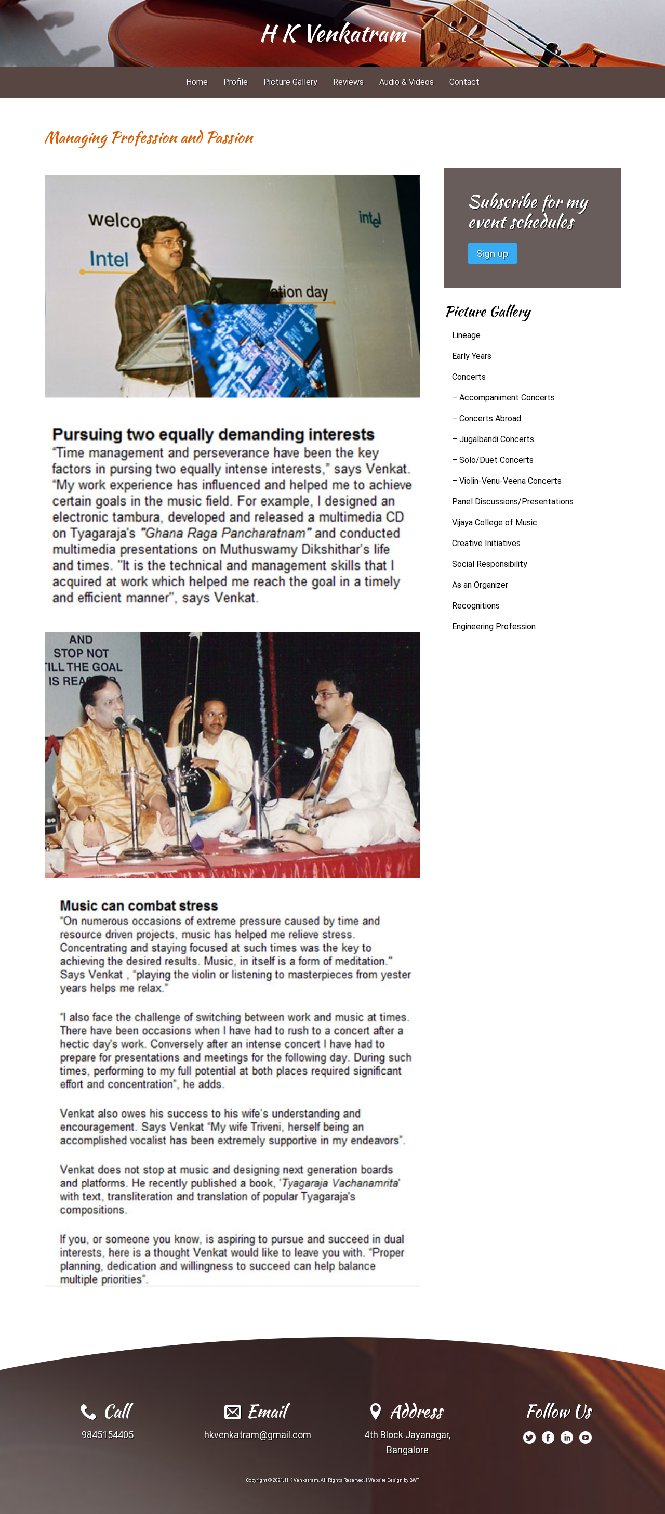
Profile (235, 82)
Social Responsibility (489, 564)
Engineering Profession (494, 626)
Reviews (348, 82)
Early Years (471, 356)
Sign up (492, 254)
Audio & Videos (406, 82)
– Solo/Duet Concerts (493, 460)
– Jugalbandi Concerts (493, 439)
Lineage (466, 335)
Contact (464, 82)
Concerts (469, 377)
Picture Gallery (290, 82)
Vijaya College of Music (494, 522)
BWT (414, 1480)
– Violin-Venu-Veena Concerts (507, 481)
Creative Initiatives (486, 543)
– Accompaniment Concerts (503, 398)
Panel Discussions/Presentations (513, 502)
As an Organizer (480, 585)
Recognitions (476, 606)
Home (197, 82)
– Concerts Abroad (486, 418)
